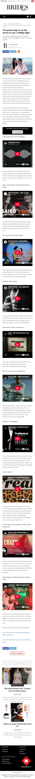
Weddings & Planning (14, 23)
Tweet (13, 51)
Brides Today (4, 1)
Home (5, 23)
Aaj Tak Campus (11, 1)
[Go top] (19, 51)
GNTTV (18, 1)
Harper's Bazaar (6, 763)
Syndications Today (14, 776)
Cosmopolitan (6, 759)
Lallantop (24, 1)
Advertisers (23, 753)
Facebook (5, 749)
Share (6, 51)
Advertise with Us (17, 772)
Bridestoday (17, 7)
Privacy (22, 751)
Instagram (5, 751)
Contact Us (23, 749)
